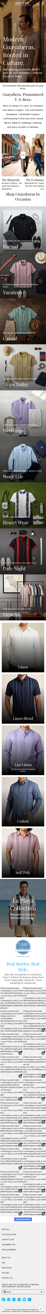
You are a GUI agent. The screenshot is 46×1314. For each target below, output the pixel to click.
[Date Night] (23, 551)
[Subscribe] (41, 1291)
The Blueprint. (11, 180)
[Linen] (23, 647)
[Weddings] (23, 413)
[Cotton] (23, 801)
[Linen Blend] (23, 699)
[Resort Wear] (23, 505)
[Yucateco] (23, 275)
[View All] (23, 597)
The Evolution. (35, 180)
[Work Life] (23, 459)
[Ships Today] (23, 367)
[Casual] (23, 321)
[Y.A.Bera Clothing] (23, 4)
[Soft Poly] (23, 853)
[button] (43, 4)
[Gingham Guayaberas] (23, 908)
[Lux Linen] (23, 750)
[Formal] (23, 229)
